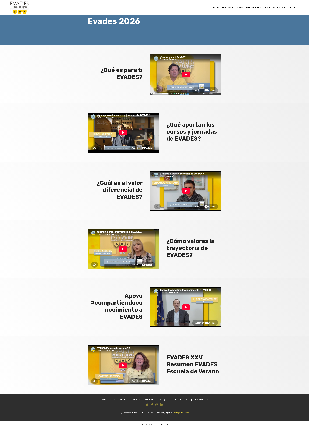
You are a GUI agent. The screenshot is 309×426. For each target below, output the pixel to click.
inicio (103, 399)
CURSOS (240, 8)
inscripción (149, 399)
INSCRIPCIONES (253, 8)
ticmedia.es (163, 424)
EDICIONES (278, 8)
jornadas (124, 399)
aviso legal (162, 399)
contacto (135, 399)
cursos (113, 399)
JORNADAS (226, 8)
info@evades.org (181, 413)
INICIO (216, 8)
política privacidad (179, 399)
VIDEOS (266, 8)
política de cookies (199, 399)
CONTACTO (293, 8)
